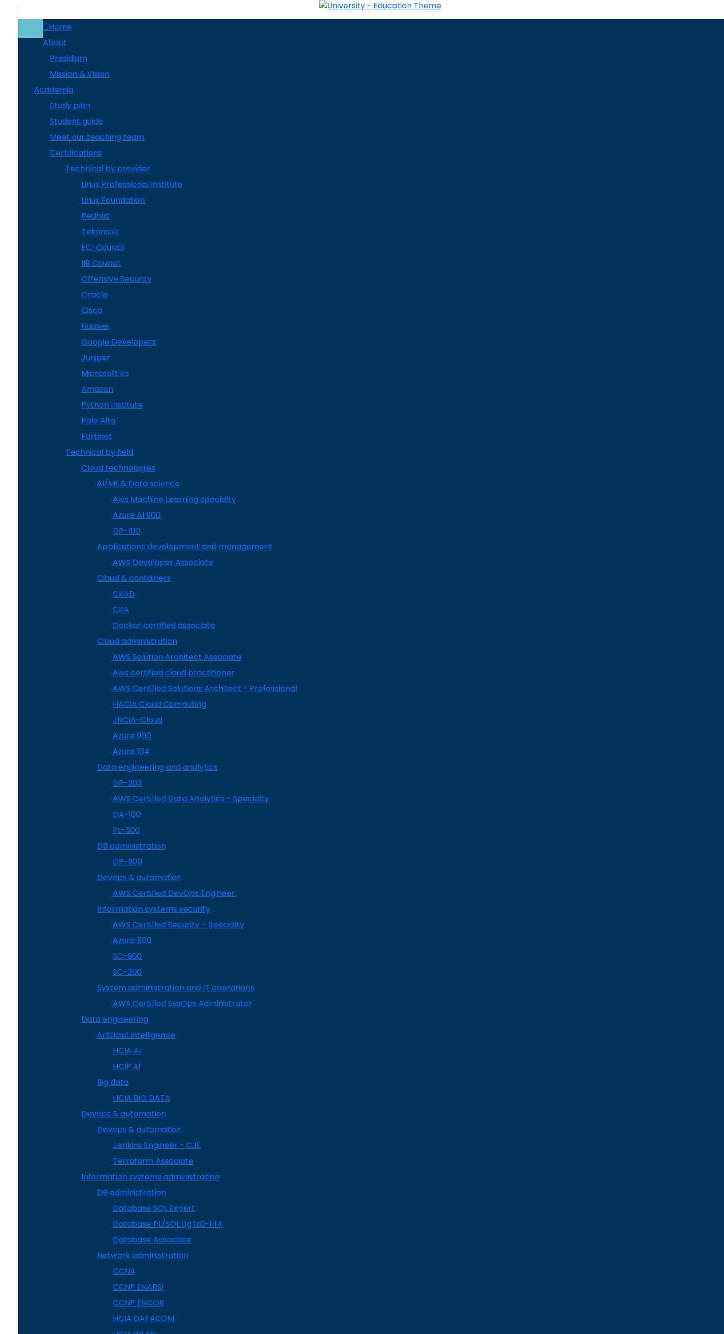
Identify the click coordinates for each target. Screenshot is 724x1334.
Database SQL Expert (154, 1208)
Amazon (97, 389)
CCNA (124, 1271)
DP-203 (127, 783)
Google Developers (118, 342)
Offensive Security (116, 279)
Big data (113, 1082)
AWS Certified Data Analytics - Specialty (191, 798)
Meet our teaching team (97, 137)
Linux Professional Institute (132, 184)
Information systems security (153, 909)
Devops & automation (139, 877)
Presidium (68, 58)
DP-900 (127, 861)
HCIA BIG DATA (141, 1098)
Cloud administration (137, 641)
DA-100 (127, 814)
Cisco (91, 310)
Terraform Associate (153, 1161)
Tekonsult (100, 231)
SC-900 (127, 956)
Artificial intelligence (136, 1035)
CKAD (124, 594)
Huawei (95, 326)
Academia (53, 89)
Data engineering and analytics (157, 767)
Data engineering (114, 1019)
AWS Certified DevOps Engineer (175, 893)
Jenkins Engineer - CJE (157, 1145)
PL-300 (126, 830)
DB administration (131, 846)
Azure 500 (132, 940)
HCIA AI (127, 1050)
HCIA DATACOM (143, 1318)
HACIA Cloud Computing (159, 704)
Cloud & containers (134, 578)
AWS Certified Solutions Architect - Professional (205, 688)
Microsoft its (105, 373)
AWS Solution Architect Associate (177, 657)
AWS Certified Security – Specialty (178, 924)
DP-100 (126, 531)
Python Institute (112, 405)
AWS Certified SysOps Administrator (182, 1003)
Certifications (76, 153)
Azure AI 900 (137, 515)
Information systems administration (150, 1176)
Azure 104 (131, 751)
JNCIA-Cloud (138, 720)
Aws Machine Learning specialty (174, 499)
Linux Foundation (113, 200)
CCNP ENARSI (138, 1287)
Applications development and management (184, 546)
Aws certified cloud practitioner (174, 672)
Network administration (142, 1255)
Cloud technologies (118, 468)
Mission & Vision (79, 74)
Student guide (76, 121)
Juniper (95, 357)
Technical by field (99, 452)
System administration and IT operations (175, 987)
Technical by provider (108, 168)
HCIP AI (126, 1066)
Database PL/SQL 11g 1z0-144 (168, 1224)
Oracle (94, 294)
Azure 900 (132, 735)
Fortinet (96, 436)
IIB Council (101, 263)
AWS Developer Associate (163, 562)
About (54, 42)
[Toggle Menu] (30, 28)
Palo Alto (98, 420)
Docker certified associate (164, 625)
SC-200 (127, 972)
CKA (121, 609)
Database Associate (152, 1239)
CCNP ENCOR (138, 1302)
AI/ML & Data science (138, 483)
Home (60, 26)
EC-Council (103, 247)
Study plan (70, 105)
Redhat (95, 216)
